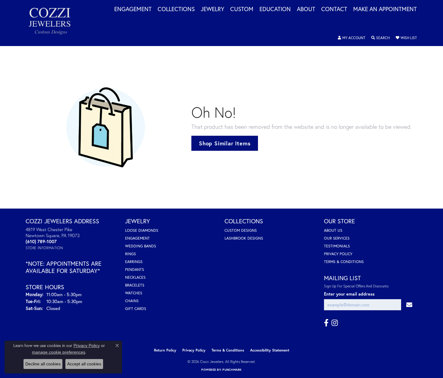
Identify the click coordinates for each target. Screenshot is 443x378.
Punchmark (231, 370)
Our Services (337, 238)
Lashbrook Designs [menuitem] (244, 238)
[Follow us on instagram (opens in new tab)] (334, 323)
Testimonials (337, 246)
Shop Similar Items (224, 143)
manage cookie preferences (58, 352)
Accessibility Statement (269, 350)
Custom (241, 9)
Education (275, 9)
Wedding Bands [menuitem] (140, 246)
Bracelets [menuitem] (134, 285)
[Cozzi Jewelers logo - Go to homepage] (52, 23)
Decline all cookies (43, 363)
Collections (176, 9)
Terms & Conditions (344, 261)
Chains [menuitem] (132, 300)
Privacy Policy (338, 253)
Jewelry (212, 9)
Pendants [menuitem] (134, 269)
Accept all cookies (84, 363)
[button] (351, 37)
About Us (333, 230)
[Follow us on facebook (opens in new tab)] (326, 323)
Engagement (133, 9)
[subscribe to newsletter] (409, 304)
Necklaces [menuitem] (135, 277)
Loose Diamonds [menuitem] (141, 230)
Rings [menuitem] (130, 253)
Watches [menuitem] (133, 293)
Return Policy (165, 350)
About (306, 9)
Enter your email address (349, 294)
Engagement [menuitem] (137, 238)
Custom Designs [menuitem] (241, 230)
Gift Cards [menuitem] (135, 308)
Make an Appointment (385, 9)
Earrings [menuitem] (134, 261)
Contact (334, 9)
